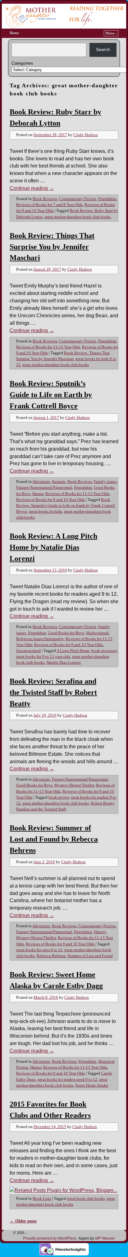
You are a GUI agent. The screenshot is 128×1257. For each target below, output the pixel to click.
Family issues (105, 481)
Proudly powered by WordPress (49, 1238)
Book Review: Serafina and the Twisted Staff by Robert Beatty (53, 692)
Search (103, 49)
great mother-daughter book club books (77, 217)
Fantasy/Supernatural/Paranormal (44, 487)
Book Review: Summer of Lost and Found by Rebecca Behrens (54, 839)
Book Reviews (45, 199)
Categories (22, 63)
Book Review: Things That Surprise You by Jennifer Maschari (52, 247)
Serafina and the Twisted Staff (41, 809)
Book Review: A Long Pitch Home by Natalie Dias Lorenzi (53, 547)
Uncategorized (28, 651)
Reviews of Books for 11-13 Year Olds (48, 347)
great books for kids (45, 511)
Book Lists (42, 1198)
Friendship (107, 199)
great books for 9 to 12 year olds (43, 656)
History (100, 932)
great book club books (86, 1198)
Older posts (23, 1220)
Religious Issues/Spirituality (40, 639)
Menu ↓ (111, 33)
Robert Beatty (102, 803)
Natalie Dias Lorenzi (63, 662)
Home (14, 33)
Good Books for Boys (66, 633)
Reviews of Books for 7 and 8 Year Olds (49, 205)
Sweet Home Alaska (91, 1085)
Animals (59, 481)
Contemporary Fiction (77, 199)
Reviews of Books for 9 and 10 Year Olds (50, 500)
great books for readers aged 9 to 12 (67, 1079)
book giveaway (104, 651)
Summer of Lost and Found (90, 956)
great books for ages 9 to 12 (39, 950)
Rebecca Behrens (51, 956)
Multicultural (97, 633)
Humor (37, 494)
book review (58, 797)
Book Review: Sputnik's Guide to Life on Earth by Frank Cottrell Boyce (65, 506)
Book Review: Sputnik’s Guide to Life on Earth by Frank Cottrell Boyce (51, 394)
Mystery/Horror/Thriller (74, 785)
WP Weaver (105, 1238)
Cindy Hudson (85, 135)
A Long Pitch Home (73, 651)
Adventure (41, 481)
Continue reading (32, 188)
